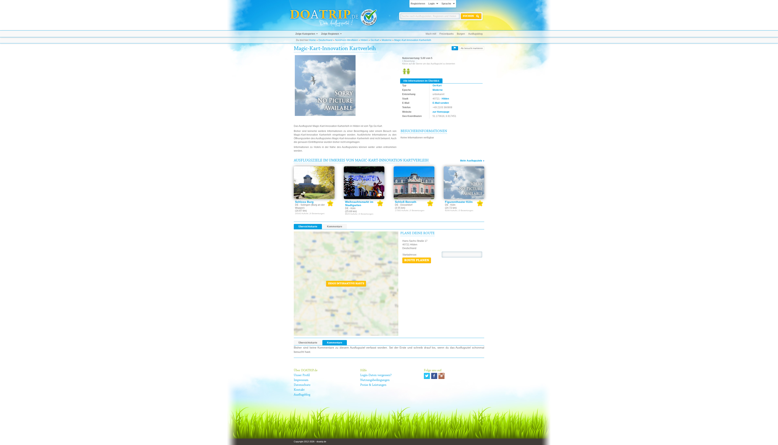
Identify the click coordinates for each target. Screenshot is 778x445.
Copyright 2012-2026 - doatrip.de (310, 441)
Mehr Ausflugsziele (471, 160)
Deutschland (325, 40)
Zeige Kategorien (305, 33)
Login (431, 3)
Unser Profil (302, 375)
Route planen (416, 260)
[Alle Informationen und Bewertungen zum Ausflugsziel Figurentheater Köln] (464, 182)
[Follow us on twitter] (427, 376)
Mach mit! (431, 33)
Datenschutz (302, 385)
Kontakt (299, 390)
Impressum (301, 380)
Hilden (364, 40)
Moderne (387, 40)
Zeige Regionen (330, 33)
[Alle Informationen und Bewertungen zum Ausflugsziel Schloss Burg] (314, 182)
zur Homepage (441, 111)
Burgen (461, 33)
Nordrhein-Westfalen (346, 40)
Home (312, 40)
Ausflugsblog (475, 33)
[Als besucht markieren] (455, 48)
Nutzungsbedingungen (375, 380)
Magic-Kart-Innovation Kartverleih (412, 40)
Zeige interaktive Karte (346, 283)
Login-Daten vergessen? (376, 375)
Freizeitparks (446, 33)
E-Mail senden (441, 103)
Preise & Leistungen (373, 385)
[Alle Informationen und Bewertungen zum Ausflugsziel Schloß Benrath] (414, 182)
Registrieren (418, 3)
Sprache (446, 3)
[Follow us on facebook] (434, 376)
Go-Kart (375, 40)
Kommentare (334, 226)
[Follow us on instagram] (441, 376)
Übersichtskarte (307, 226)
